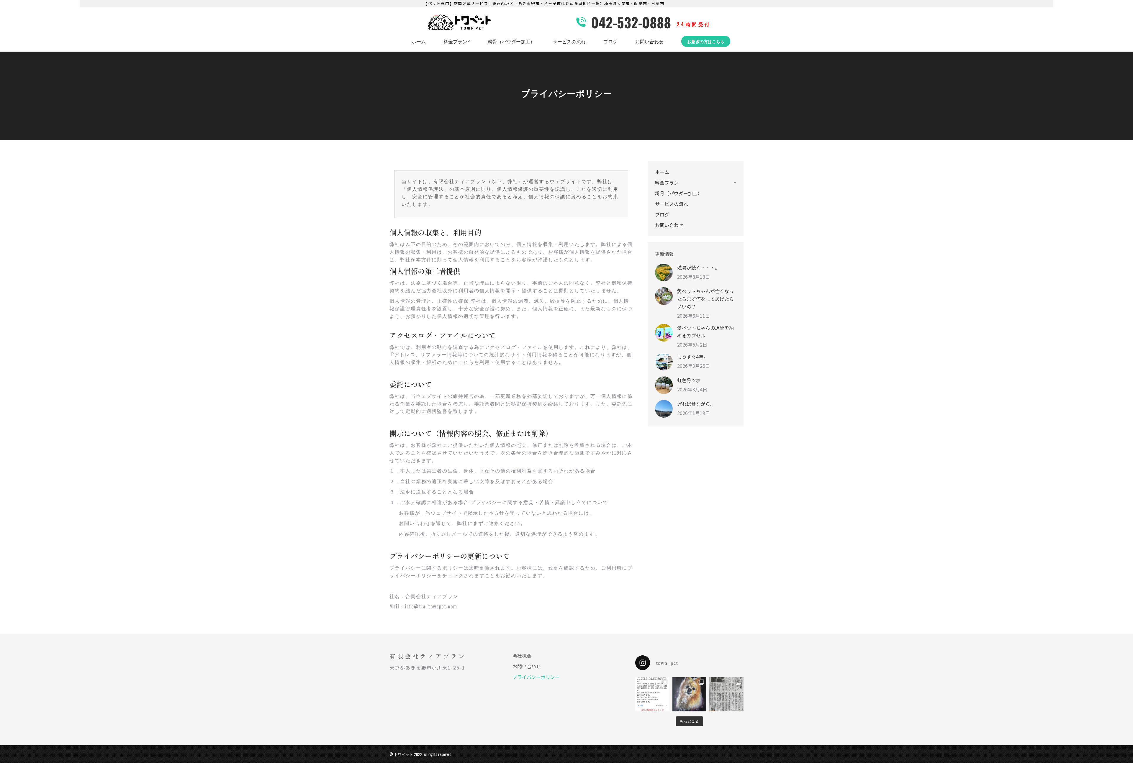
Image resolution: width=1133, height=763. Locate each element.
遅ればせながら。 (696, 403)
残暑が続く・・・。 (698, 267)
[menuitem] (419, 41)
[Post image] (664, 272)
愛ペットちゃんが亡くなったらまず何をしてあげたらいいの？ (705, 299)
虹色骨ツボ (689, 380)
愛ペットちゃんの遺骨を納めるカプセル (705, 331)
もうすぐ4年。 (692, 356)
